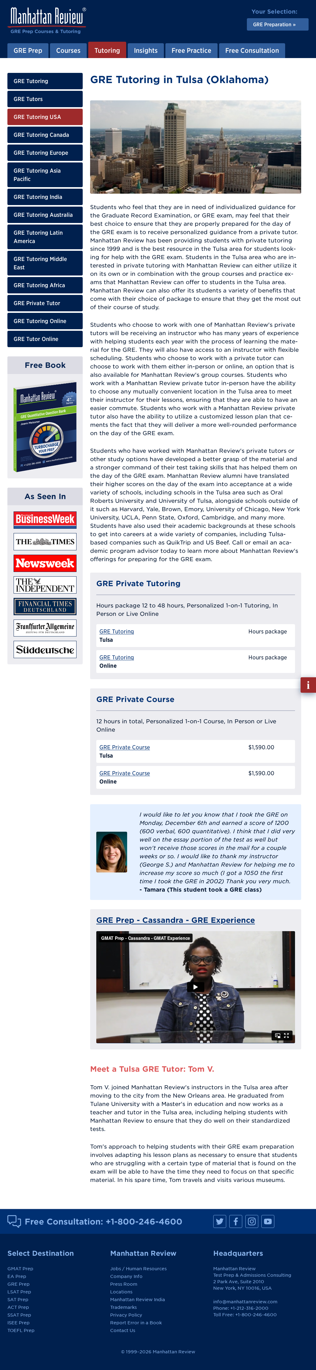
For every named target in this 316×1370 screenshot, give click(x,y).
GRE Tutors (28, 99)
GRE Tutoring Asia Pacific (37, 174)
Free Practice (191, 50)
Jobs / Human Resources (138, 1268)
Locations (121, 1291)
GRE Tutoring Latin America (38, 236)
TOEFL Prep (21, 1330)
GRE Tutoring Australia (43, 215)
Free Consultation (252, 50)
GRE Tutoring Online (40, 321)
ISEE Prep (18, 1322)
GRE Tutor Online (36, 339)
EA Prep (16, 1276)
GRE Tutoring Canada (41, 135)
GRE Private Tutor (37, 303)
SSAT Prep (19, 1315)
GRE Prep (28, 50)
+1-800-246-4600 (144, 1221)
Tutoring (107, 50)
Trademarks (123, 1307)
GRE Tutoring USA (37, 117)
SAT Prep (17, 1299)
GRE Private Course (124, 747)
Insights (146, 50)
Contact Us (122, 1330)
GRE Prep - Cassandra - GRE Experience (175, 920)
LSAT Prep (19, 1291)
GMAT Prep (20, 1268)
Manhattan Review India (137, 1299)
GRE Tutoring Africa (39, 285)
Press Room (123, 1284)
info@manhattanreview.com (245, 1301)
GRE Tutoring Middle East (40, 263)
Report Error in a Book (136, 1322)
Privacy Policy (126, 1315)
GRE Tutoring (31, 81)
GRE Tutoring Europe (41, 152)
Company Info (126, 1276)
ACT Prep (18, 1307)
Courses (68, 50)
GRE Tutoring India (38, 197)
